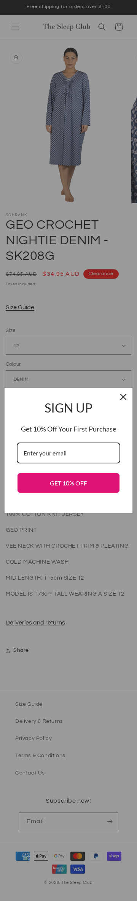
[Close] (123, 397)
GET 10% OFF (68, 483)
